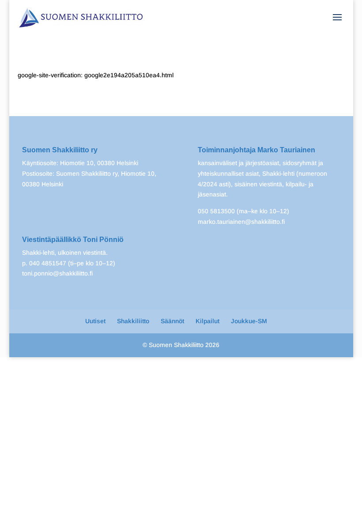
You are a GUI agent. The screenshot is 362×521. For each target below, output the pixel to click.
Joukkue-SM (249, 321)
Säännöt (172, 321)
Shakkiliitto (133, 321)
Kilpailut (207, 321)
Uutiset (95, 321)
